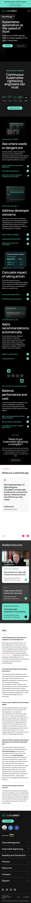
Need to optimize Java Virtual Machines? (12, 166)
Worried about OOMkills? (11, 234)
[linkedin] (11, 890)
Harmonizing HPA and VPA (11, 239)
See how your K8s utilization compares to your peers (12, 175)
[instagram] (7, 890)
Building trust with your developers (10, 243)
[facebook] (3, 890)
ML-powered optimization (11, 294)
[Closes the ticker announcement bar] (28, 4)
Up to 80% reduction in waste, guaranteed (12, 426)
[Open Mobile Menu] (28, 11)
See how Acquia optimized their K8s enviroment (13, 417)
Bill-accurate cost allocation (12, 422)
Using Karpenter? (8, 358)
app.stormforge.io (7, 655)
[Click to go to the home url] (9, 11)
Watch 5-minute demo (10, 354)
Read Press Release (15, 5)
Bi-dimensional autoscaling (11, 299)
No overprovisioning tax (10, 171)
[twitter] (15, 890)
